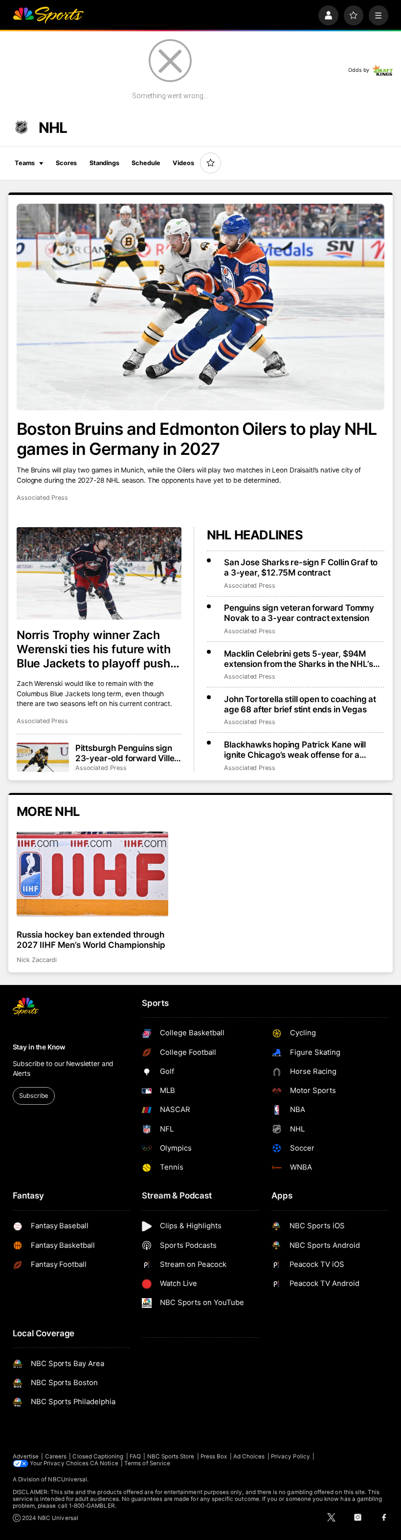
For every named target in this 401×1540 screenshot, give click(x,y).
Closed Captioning (97, 1456)
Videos (183, 163)
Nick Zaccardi (37, 959)
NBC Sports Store (171, 1456)
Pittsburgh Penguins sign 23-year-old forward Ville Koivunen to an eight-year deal (125, 753)
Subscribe (33, 1095)
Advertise (26, 1456)
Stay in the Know (39, 1047)
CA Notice (104, 1463)
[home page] (48, 15)
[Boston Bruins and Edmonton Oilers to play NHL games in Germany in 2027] (200, 307)
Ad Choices (249, 1456)
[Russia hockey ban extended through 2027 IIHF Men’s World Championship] (92, 874)
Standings (104, 163)
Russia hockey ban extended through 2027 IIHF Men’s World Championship (91, 939)
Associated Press (42, 497)
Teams (25, 163)
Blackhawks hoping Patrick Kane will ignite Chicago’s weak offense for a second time (295, 749)
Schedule (146, 163)
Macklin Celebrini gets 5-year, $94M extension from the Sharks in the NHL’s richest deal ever (298, 658)
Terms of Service (147, 1463)
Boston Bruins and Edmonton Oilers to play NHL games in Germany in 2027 (197, 439)
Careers (56, 1456)
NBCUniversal (67, 1479)
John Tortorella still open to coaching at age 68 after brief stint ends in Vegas (300, 704)
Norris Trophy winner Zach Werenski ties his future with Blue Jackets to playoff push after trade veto (93, 649)
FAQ (135, 1456)
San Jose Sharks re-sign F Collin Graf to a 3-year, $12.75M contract (301, 567)
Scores (66, 163)
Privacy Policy (290, 1456)
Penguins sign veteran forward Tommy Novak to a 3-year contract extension (299, 612)
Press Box (213, 1456)
